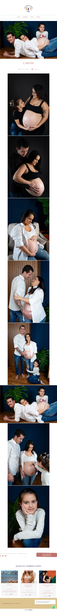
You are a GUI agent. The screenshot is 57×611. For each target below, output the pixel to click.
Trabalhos (25, 17)
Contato (38, 17)
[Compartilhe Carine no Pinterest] (5, 556)
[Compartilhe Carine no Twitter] (3, 556)
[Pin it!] (32, 132)
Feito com (28, 609)
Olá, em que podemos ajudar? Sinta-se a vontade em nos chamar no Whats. (43, 602)
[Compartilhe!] (28, 132)
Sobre (31, 17)
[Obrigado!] (24, 132)
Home (18, 17)
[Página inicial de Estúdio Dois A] (28, 7)
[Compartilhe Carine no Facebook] (0, 556)
